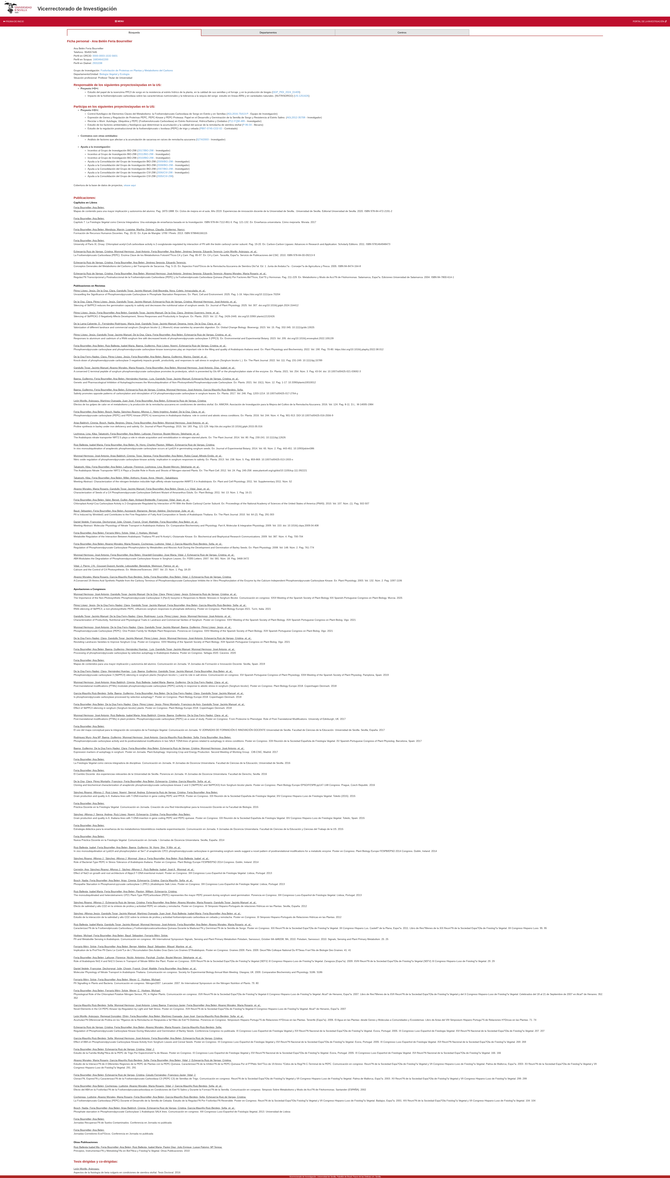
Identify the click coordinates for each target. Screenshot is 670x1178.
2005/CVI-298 (165, 176)
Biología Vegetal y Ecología (114, 74)
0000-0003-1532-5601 (105, 55)
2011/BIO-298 (145, 154)
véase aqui (130, 185)
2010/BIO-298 (146, 157)
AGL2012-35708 (296, 117)
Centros (402, 32)
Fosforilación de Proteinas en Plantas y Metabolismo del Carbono (137, 70)
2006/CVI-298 (165, 172)
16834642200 (100, 59)
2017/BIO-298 (146, 150)
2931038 (97, 63)
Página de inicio (14, 21)
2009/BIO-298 (165, 161)
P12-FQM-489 (237, 121)
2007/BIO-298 (165, 168)
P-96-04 (247, 124)
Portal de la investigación (649, 21)
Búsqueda (134, 32)
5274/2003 (203, 139)
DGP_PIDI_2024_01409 (286, 92)
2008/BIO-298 (165, 165)
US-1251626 (302, 95)
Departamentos (268, 32)
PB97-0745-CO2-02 (211, 128)
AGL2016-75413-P (237, 113)
